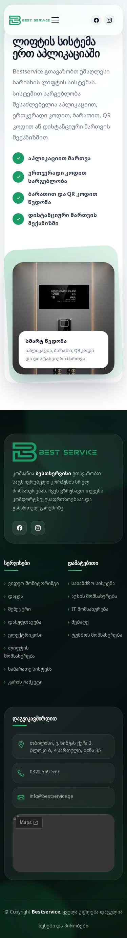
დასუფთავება (24, 622)
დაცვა (15, 596)
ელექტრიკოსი (25, 635)
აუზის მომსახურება (94, 596)
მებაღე (79, 622)
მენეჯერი (19, 609)
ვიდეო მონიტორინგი (33, 583)
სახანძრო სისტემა (92, 583)
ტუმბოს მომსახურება (96, 635)
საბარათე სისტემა (30, 669)
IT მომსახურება (89, 609)
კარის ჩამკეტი (25, 682)
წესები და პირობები (63, 925)
